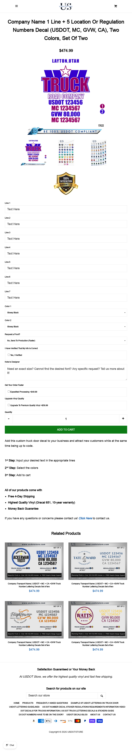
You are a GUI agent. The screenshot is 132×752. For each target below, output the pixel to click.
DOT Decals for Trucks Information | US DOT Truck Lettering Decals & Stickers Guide (67, 710)
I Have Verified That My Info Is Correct (21, 348)
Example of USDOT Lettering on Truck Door (94, 703)
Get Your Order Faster (14, 385)
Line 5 (7, 262)
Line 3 (7, 232)
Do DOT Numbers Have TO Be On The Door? (41, 714)
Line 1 (7, 203)
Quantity (8, 412)
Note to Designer (12, 362)
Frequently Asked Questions (52, 703)
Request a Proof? (12, 334)
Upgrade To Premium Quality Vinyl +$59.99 (29, 405)
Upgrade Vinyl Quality (14, 398)
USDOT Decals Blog (76, 714)
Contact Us (109, 714)
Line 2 (7, 218)
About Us (95, 714)
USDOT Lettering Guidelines (24, 707)
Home (16, 703)
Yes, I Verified (16, 355)
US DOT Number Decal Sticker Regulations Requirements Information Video (83, 707)
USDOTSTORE (75, 732)
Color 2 (8, 320)
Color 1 (8, 306)
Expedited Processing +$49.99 (23, 392)
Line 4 (7, 247)
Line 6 (7, 277)
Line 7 (7, 291)
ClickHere (85, 518)
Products (27, 703)
